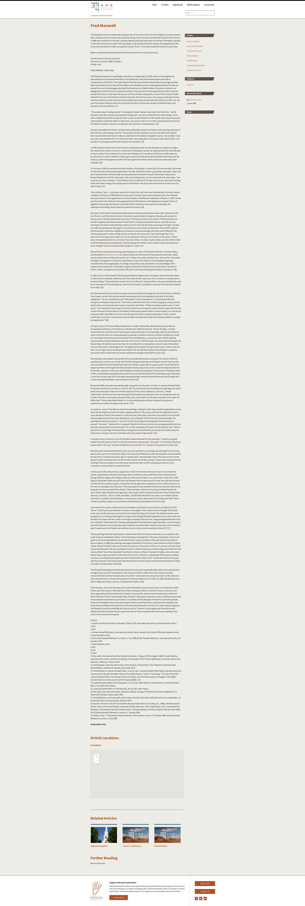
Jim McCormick (195, 100)
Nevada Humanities (96, 890)
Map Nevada (178, 5)
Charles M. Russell (194, 51)
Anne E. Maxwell (193, 41)
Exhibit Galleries (193, 5)
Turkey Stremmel (194, 70)
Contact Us (204, 891)
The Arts (190, 85)
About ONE (204, 883)
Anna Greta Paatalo (195, 46)
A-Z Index (164, 5)
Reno (144, 445)
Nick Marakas (192, 60)
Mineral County (111, 254)
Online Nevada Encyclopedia (101, 10)
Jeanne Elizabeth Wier (196, 65)
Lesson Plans (209, 5)
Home (154, 5)
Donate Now (119, 897)
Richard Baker (192, 56)
